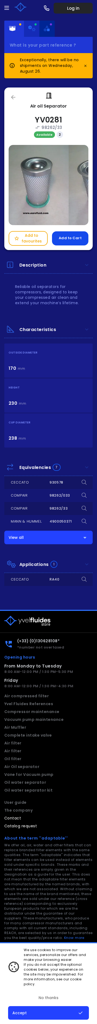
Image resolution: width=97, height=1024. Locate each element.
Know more (74, 937)
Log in (73, 8)
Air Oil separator (21, 766)
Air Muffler (15, 727)
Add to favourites (28, 238)
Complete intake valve (28, 735)
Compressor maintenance (32, 711)
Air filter (13, 743)
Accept (19, 1013)
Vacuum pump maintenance (34, 719)
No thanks (48, 997)
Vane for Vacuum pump (29, 774)
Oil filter (13, 758)
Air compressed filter (26, 696)
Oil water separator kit (28, 790)
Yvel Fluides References (28, 704)
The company (18, 810)
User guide (15, 802)
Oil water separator (25, 782)
